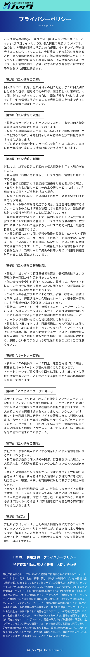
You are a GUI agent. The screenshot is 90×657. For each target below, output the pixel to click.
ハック (18, 5)
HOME (18, 557)
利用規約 (33, 557)
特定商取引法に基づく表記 (33, 564)
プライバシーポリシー (60, 557)
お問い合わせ (67, 564)
